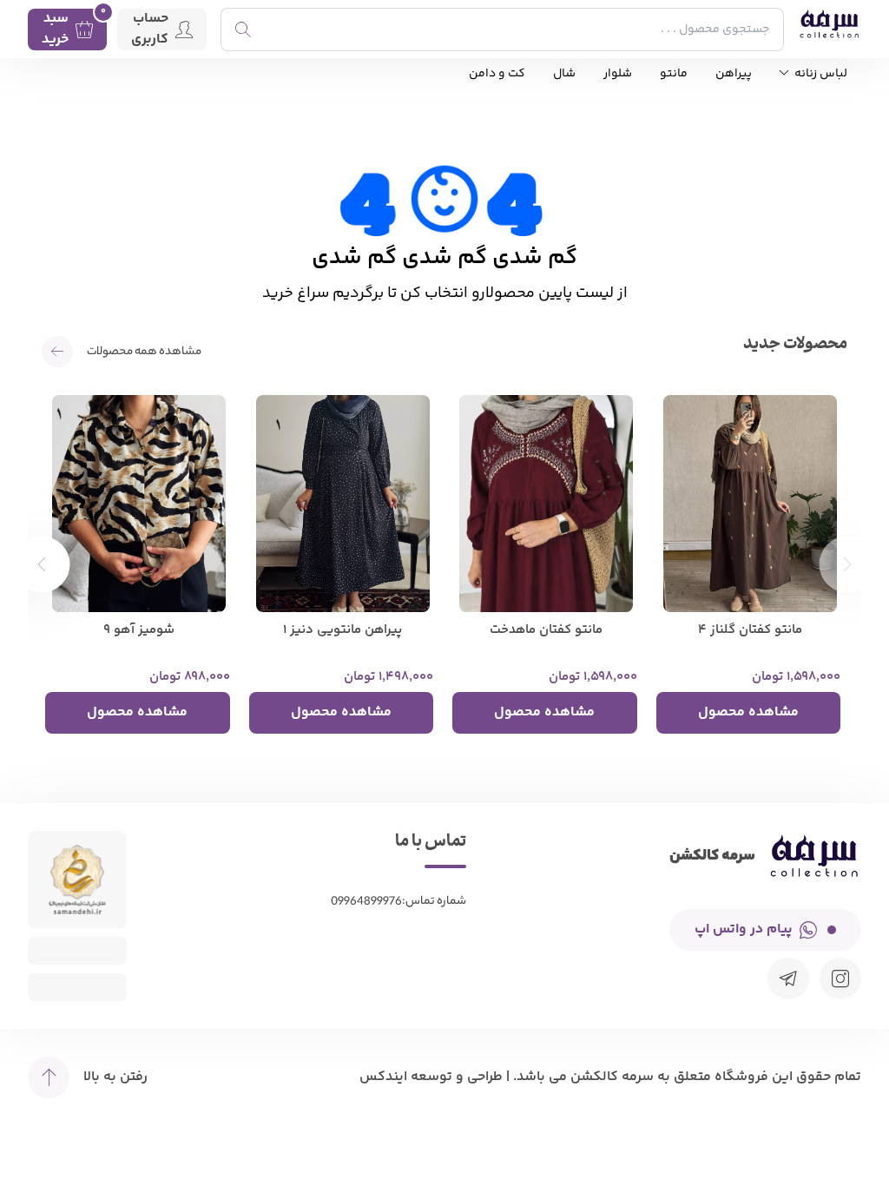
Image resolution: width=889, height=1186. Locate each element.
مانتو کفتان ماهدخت (546, 630)
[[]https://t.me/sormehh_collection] (788, 978)
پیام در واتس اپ (744, 929)
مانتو (674, 74)
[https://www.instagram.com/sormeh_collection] (840, 978)
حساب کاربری (149, 29)
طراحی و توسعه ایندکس (431, 1077)
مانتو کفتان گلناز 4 (750, 630)
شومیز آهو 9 (139, 630)
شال (564, 74)
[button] (42, 564)
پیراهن (733, 74)
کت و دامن (497, 74)
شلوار (617, 74)
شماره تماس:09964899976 (398, 902)
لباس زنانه (819, 74)
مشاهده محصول (748, 712)
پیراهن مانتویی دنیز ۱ (342, 630)
